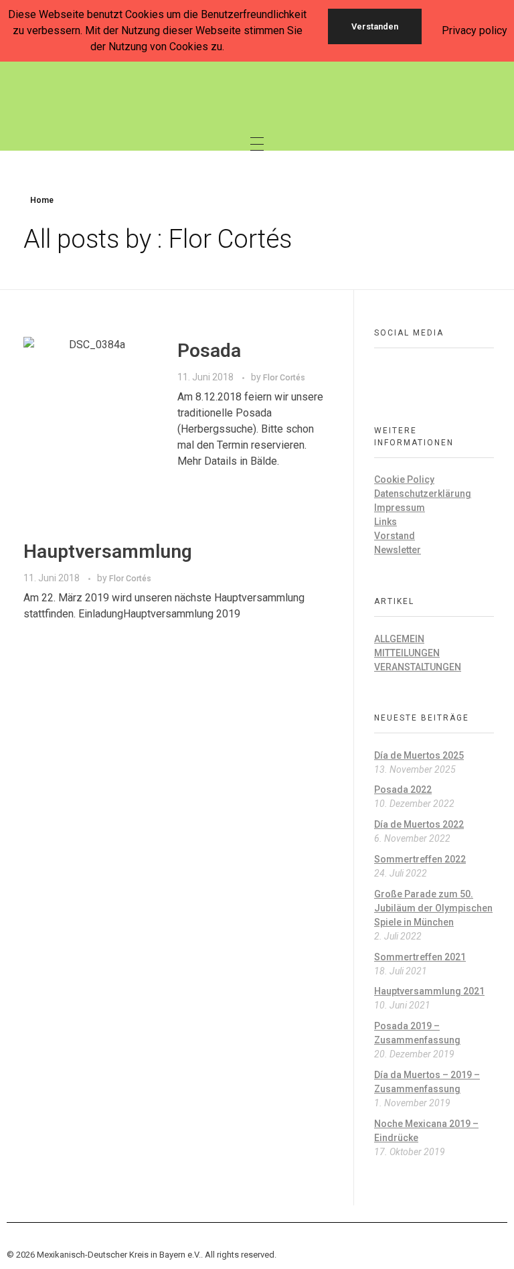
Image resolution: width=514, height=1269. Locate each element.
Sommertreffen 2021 (420, 957)
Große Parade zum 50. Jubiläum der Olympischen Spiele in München (433, 908)
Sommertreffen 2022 (420, 859)
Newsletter (397, 549)
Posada (209, 351)
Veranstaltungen (417, 667)
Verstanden (374, 26)
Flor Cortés (284, 377)
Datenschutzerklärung (422, 493)
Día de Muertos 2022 (419, 824)
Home (42, 200)
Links (385, 521)
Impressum (399, 507)
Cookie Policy (404, 479)
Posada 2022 (403, 789)
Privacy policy (474, 30)
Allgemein (399, 638)
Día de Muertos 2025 (419, 755)
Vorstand (394, 535)
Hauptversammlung (107, 551)
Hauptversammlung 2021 (429, 991)
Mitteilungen (407, 653)
